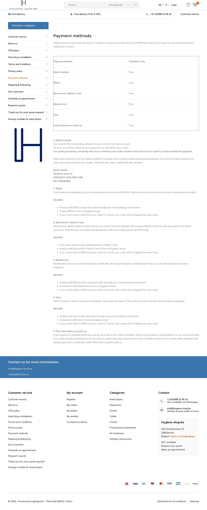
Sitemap (194, 501)
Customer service (190, 14)
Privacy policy (15, 71)
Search (136, 5)
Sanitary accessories (121, 438)
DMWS (60, 501)
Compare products (77, 422)
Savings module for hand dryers (25, 119)
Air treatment (117, 433)
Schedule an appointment (21, 98)
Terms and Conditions (19, 64)
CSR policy (13, 50)
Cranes (113, 422)
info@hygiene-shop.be (179, 408)
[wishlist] (188, 5)
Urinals (113, 410)
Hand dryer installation (20, 57)
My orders (72, 405)
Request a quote (16, 105)
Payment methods (17, 77)
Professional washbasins (123, 427)
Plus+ (70, 501)
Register (71, 399)
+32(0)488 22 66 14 (177, 399)
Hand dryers (116, 399)
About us (12, 43)
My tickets (72, 410)
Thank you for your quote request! (26, 112)
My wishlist (72, 416)
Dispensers (115, 405)
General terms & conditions (171, 501)
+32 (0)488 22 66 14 (160, 14)
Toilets (113, 416)
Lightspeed (37, 501)
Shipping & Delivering (19, 84)
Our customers (16, 91)
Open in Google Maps (182, 436)
